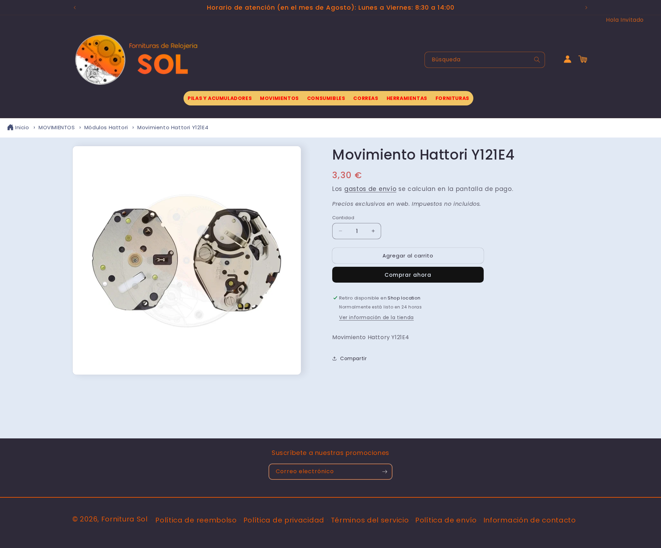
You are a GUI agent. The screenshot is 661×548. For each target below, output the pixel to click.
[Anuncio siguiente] (586, 7)
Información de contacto (529, 520)
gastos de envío (370, 188)
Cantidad (343, 217)
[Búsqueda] (537, 59)
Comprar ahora (408, 274)
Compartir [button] (353, 358)
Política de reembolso (196, 520)
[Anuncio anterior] (74, 7)
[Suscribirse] (384, 472)
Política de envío (446, 520)
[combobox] (485, 60)
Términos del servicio (370, 520)
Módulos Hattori (106, 127)
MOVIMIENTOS (57, 127)
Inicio (22, 127)
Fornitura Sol (124, 519)
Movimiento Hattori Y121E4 (172, 127)
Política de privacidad (283, 520)
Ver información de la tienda (376, 317)
